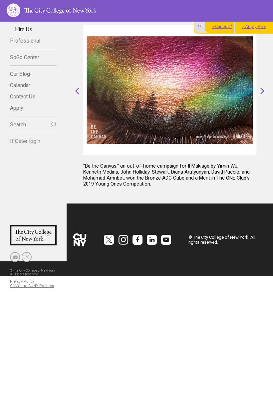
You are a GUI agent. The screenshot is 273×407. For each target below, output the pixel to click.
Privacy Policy (22, 281)
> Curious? (222, 26)
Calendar (20, 85)
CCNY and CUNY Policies (32, 286)
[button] (77, 90)
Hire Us (23, 29)
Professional (25, 41)
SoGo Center (24, 57)
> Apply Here (254, 26)
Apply (16, 108)
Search (18, 124)
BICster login (25, 141)
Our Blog (20, 74)
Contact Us (22, 96)
